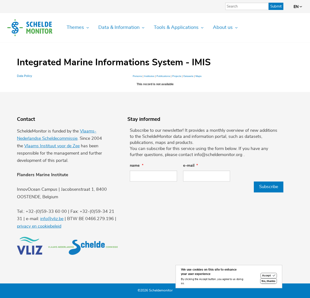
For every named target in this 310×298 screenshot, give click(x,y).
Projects (176, 76)
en (297, 7)
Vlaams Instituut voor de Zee (52, 146)
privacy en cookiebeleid (39, 226)
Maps (198, 76)
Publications (163, 76)
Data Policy (24, 76)
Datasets (188, 76)
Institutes (149, 76)
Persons (137, 76)
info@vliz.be (51, 219)
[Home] (29, 27)
